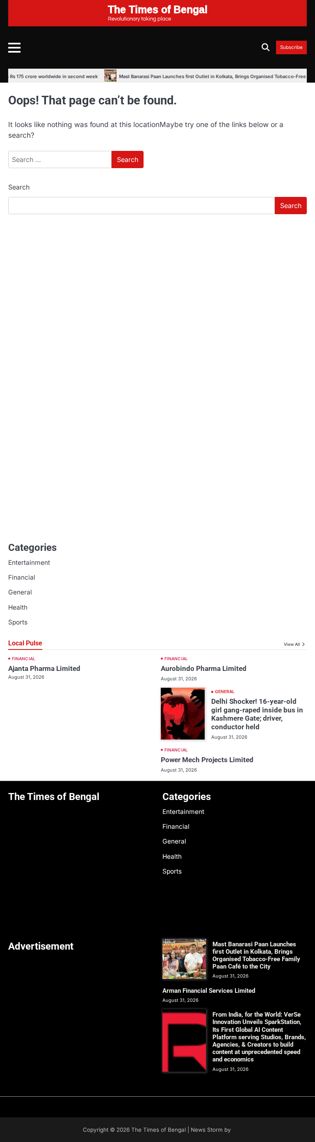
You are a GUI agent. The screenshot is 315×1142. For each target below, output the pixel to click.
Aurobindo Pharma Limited (204, 668)
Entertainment (29, 562)
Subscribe (291, 47)
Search (19, 187)
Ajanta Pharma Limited (44, 668)
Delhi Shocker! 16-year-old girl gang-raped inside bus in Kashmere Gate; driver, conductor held (257, 714)
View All (292, 644)
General (20, 592)
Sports (17, 622)
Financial (21, 577)
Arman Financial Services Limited (208, 990)
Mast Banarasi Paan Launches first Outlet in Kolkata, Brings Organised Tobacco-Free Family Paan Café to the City (256, 956)
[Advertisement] (157, 282)
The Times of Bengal (158, 1129)
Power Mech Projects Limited (207, 760)
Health (17, 607)
